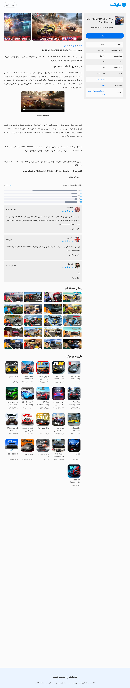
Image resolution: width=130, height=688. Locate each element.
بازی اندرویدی (100, 79)
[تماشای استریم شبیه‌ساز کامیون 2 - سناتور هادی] (33, 309)
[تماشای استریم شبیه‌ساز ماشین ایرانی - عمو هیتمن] (53, 333)
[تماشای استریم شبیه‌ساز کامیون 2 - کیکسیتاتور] (72, 345)
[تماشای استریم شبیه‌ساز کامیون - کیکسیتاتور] (33, 321)
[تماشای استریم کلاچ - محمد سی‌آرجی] (53, 309)
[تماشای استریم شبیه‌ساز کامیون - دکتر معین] (53, 298)
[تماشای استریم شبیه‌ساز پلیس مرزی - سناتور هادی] (33, 345)
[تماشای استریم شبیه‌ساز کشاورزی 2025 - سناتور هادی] (72, 309)
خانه (80, 45)
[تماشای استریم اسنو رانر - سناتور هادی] (53, 321)
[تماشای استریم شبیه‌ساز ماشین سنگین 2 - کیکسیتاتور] (72, 298)
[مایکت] (118, 6)
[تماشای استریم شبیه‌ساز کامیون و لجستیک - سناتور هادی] (72, 321)
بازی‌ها (73, 45)
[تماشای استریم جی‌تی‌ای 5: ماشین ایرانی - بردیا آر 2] (13, 333)
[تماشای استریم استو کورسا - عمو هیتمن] (13, 298)
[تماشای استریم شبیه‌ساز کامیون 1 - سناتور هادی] (33, 298)
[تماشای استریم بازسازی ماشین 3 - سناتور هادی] (13, 321)
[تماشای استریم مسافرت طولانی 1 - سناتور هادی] (72, 333)
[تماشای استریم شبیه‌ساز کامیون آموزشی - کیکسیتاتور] (13, 345)
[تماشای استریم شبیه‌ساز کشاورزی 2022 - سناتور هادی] (13, 309)
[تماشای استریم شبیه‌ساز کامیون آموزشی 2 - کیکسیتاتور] (53, 345)
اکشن (103, 85)
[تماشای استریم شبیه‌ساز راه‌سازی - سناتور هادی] (33, 333)
